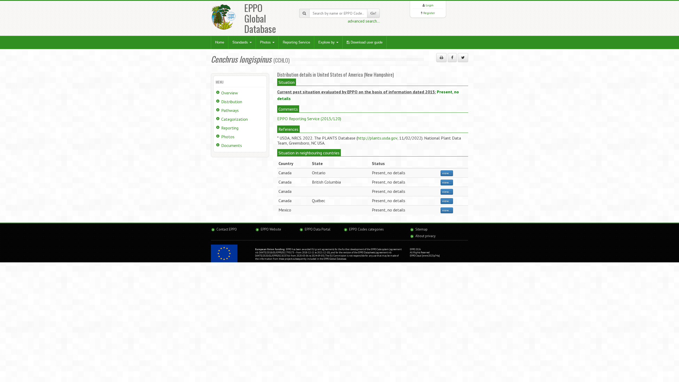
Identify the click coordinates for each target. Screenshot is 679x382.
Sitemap (421, 229)
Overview (229, 93)
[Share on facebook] (452, 57)
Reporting (229, 128)
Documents (231, 145)
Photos (266, 42)
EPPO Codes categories (366, 229)
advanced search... (364, 21)
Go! (373, 13)
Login (429, 5)
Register (429, 13)
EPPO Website (271, 229)
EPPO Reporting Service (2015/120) (309, 118)
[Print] (441, 57)
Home (219, 42)
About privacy (425, 236)
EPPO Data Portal (317, 229)
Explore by (327, 42)
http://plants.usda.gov (377, 138)
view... (446, 173)
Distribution (231, 101)
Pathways (230, 110)
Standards (240, 42)
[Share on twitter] (463, 57)
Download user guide (366, 42)
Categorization (234, 119)
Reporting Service (296, 42)
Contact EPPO (226, 229)
